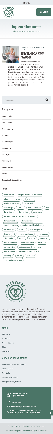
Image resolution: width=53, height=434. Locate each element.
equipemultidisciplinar (32, 225)
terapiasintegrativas (13, 260)
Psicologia (6, 161)
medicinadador (10, 242)
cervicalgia (8, 208)
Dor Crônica (7, 122)
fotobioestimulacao (24, 234)
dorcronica (37, 212)
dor (47, 208)
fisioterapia (35, 229)
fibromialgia (9, 229)
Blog (4, 347)
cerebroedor (29, 203)
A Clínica (6, 338)
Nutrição (6, 154)
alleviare (7, 199)
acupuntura (9, 194)
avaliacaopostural (12, 203)
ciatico (21, 208)
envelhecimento (11, 225)
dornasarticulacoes (27, 216)
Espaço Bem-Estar (10, 377)
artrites (19, 199)
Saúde (23, 47)
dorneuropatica (10, 221)
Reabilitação (7, 167)
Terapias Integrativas (12, 180)
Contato (5, 351)
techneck (30, 256)
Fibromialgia (7, 129)
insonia (32, 238)
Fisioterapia (7, 142)
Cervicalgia (7, 116)
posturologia (9, 251)
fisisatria (8, 234)
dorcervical (24, 212)
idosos (21, 238)
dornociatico (27, 221)
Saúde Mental (8, 369)
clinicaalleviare (34, 208)
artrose (30, 199)
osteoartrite (9, 247)
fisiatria (21, 229)
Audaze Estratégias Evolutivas (33, 431)
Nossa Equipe (8, 343)
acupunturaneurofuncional (30, 194)
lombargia (44, 238)
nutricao (42, 242)
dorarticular (9, 212)
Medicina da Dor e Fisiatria (14, 364)
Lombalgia (6, 148)
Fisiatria (6, 135)
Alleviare (6, 334)
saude (19, 256)
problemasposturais (28, 251)
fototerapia (43, 234)
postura (37, 247)
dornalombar (9, 216)
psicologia (8, 256)
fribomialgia (9, 238)
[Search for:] (26, 100)
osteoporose (24, 247)
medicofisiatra (27, 242)
